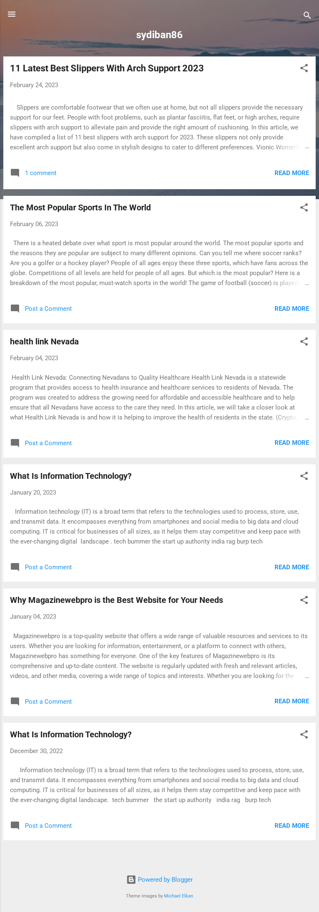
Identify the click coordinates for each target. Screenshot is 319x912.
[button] (304, 69)
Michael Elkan (178, 896)
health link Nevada (44, 341)
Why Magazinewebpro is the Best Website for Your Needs (116, 600)
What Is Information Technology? (71, 476)
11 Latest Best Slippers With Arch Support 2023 (107, 68)
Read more (292, 173)
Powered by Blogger (164, 879)
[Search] (307, 16)
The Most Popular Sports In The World (80, 207)
